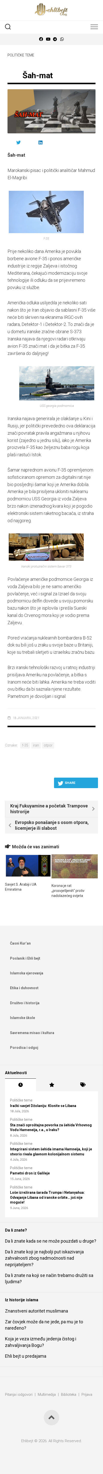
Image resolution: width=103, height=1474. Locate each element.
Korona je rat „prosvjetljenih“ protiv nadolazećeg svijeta (68, 890)
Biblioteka (68, 1395)
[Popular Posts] (51, 1084)
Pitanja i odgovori (18, 1395)
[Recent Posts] (20, 1084)
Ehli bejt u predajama (25, 1356)
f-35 (25, 745)
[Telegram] (55, 39)
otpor (48, 745)
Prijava (87, 1395)
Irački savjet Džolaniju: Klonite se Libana (43, 1106)
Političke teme (21, 55)
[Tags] (82, 1084)
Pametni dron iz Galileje (30, 1173)
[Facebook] (41, 39)
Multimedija (47, 1395)
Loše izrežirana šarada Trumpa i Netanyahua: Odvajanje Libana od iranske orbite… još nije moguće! (47, 1197)
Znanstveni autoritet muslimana (36, 1311)
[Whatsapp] (62, 39)
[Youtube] (48, 39)
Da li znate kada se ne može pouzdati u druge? (50, 1241)
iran (36, 745)
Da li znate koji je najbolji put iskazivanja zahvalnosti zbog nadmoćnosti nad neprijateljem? (44, 1258)
